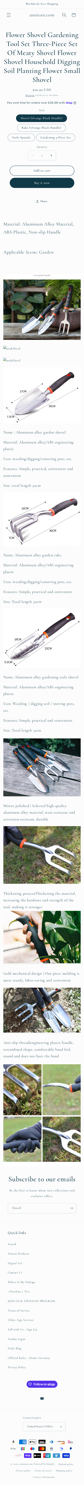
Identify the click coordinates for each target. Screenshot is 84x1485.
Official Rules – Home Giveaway (29, 1358)
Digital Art (15, 1263)
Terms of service (43, 1470)
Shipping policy (64, 1470)
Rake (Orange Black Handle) (41, 127)
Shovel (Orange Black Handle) (42, 118)
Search (12, 1244)
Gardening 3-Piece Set (55, 137)
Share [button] (43, 201)
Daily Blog (14, 1348)
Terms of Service (19, 1310)
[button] (8, 15)
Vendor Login (16, 1339)
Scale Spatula (21, 137)
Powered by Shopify (44, 1464)
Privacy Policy (17, 1367)
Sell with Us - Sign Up (22, 1329)
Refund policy (66, 1464)
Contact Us (15, 1272)
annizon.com (26, 1464)
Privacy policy (23, 1470)
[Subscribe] (71, 1208)
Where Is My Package (22, 1282)
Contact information (44, 1477)
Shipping (29, 95)
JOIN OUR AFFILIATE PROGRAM (31, 1301)
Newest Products (18, 1253)
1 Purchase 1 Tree (19, 1291)
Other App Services (21, 1320)
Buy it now (42, 183)
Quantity (42, 147)
